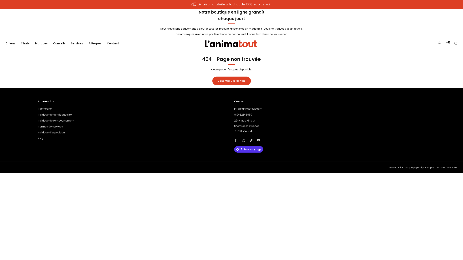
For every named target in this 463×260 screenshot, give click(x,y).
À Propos (95, 43)
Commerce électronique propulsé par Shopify (411, 167)
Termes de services (50, 126)
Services (77, 43)
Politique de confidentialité (55, 114)
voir (268, 4)
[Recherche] (456, 43)
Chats (25, 43)
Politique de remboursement (56, 120)
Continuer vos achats (231, 80)
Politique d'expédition (51, 132)
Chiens (10, 43)
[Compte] (439, 43)
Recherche (45, 108)
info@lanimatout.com (248, 108)
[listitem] (231, 4)
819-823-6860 (243, 114)
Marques (41, 43)
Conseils (59, 43)
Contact (113, 43)
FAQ (40, 138)
